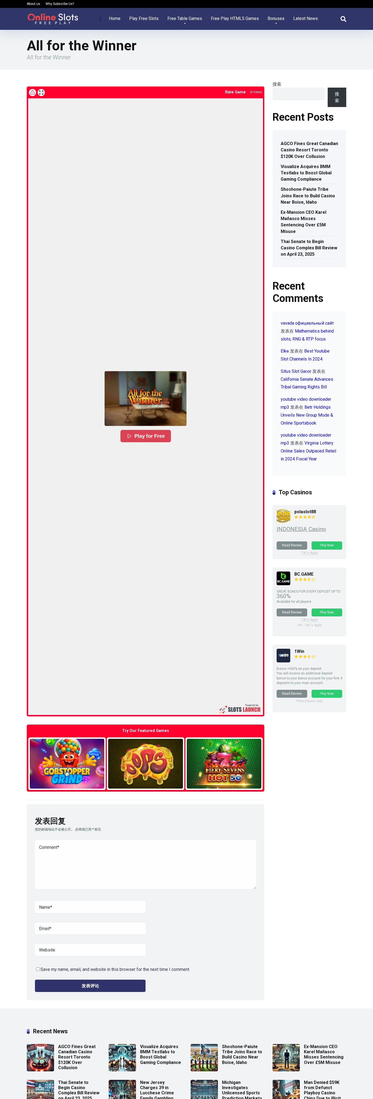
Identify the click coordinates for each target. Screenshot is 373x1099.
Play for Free (149, 436)
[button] (146, 398)
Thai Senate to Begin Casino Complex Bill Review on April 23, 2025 (309, 248)
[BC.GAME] (283, 583)
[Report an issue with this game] (32, 92)
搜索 (277, 84)
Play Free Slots (144, 18)
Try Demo (67, 763)
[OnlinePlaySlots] (53, 16)
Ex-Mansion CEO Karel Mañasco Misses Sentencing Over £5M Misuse (303, 222)
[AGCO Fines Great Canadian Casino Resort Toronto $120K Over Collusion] (40, 1069)
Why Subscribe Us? (60, 4)
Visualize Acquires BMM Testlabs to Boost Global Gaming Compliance (306, 173)
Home (114, 18)
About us (33, 4)
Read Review (292, 545)
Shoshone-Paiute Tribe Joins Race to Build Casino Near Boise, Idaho (308, 195)
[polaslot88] (283, 521)
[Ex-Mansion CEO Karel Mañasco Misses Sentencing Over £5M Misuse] (286, 1069)
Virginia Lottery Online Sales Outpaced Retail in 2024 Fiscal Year (308, 450)
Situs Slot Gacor (296, 371)
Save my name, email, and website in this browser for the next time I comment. (115, 969)
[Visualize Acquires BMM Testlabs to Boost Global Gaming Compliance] (122, 1069)
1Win (299, 651)
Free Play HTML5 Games (235, 18)
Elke (285, 351)
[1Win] (283, 661)
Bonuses (276, 18)
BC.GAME (303, 574)
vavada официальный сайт (307, 323)
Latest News (305, 18)
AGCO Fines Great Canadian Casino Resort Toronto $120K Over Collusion (309, 150)
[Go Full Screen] (41, 92)
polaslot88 (305, 511)
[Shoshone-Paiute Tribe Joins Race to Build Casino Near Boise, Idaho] (204, 1069)
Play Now (327, 545)
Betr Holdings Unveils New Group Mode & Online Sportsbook (307, 415)
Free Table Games (184, 18)
